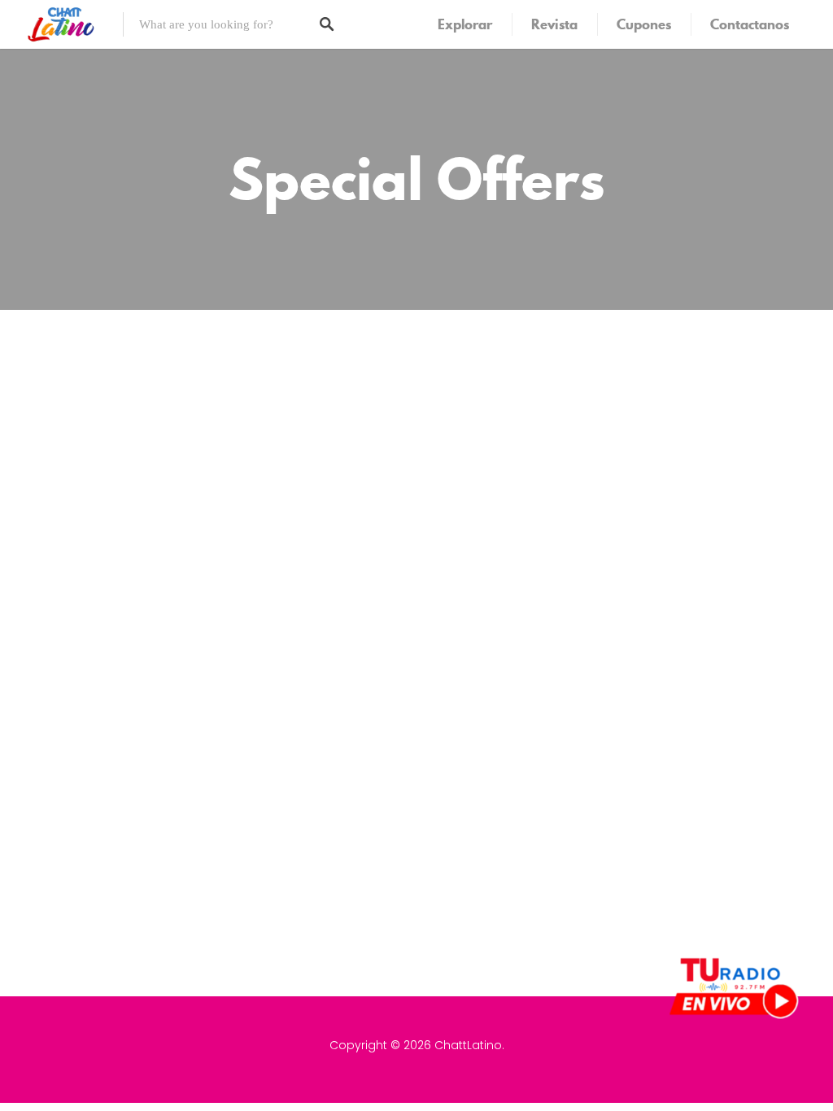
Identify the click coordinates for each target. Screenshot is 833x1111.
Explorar (465, 24)
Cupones (644, 24)
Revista (554, 24)
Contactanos (749, 24)
